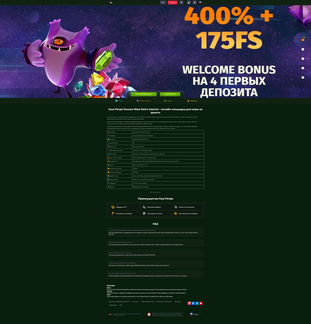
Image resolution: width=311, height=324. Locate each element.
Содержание (113, 305)
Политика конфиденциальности (119, 301)
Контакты (135, 301)
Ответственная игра (147, 301)
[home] (111, 2)
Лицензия (177, 301)
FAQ (121, 305)
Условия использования (164, 301)
